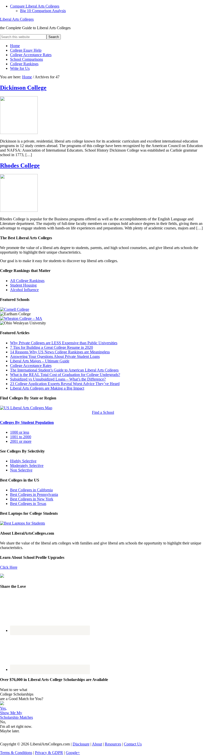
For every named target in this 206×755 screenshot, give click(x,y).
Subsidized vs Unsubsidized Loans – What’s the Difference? (58, 379)
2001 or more (20, 441)
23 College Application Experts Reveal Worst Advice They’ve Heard (65, 384)
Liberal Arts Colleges (17, 19)
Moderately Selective (26, 465)
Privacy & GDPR (49, 752)
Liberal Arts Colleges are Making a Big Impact (47, 388)
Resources (113, 744)
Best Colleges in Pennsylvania (34, 494)
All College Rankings (27, 281)
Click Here (8, 567)
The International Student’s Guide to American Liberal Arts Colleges (64, 370)
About (97, 744)
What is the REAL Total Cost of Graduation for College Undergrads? (65, 374)
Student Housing (23, 285)
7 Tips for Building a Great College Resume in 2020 (51, 347)
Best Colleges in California (31, 490)
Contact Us (133, 744)
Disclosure (81, 744)
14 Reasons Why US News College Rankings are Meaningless (60, 352)
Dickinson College (23, 87)
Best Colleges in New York (31, 499)
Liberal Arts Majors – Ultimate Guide (39, 361)
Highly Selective (23, 461)
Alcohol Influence (24, 290)
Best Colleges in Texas (28, 503)
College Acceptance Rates (31, 365)
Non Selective (21, 470)
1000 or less (19, 432)
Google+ (73, 752)
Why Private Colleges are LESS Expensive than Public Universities (63, 343)
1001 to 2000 (20, 437)
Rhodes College (20, 165)
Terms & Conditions (16, 752)
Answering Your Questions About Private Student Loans (55, 356)
